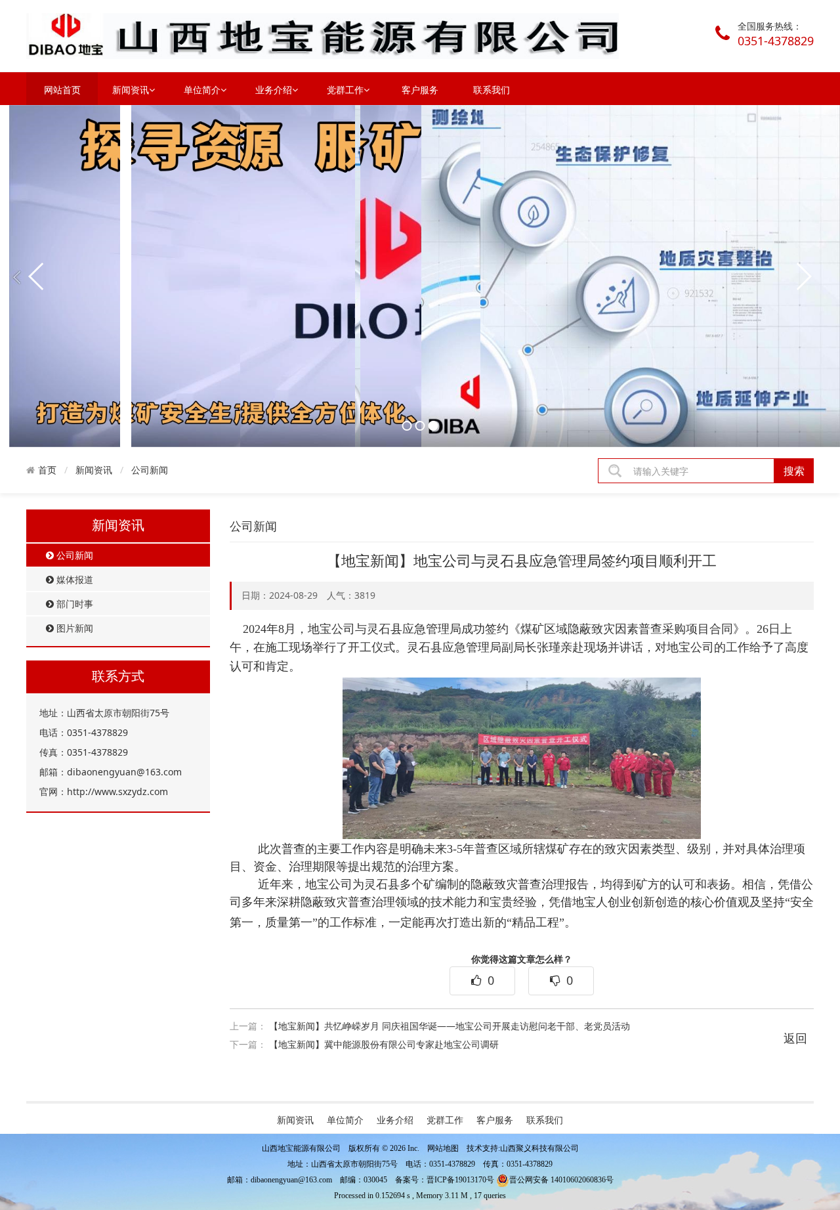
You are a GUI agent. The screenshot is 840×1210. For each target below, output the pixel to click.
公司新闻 (149, 470)
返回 (795, 1038)
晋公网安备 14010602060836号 (561, 1179)
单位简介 (202, 89)
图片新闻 (73, 628)
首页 (47, 470)
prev (37, 276)
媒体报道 (73, 579)
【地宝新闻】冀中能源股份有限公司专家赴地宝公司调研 (384, 1044)
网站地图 (443, 1148)
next (803, 276)
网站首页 (62, 89)
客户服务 (420, 89)
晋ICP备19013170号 (460, 1179)
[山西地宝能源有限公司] (322, 35)
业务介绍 (273, 89)
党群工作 (345, 89)
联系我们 (491, 89)
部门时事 (73, 603)
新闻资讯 (130, 89)
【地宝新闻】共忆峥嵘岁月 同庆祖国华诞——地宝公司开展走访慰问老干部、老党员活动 (449, 1026)
